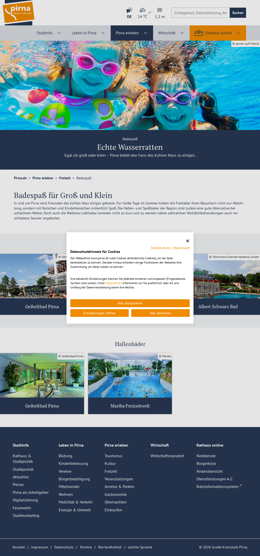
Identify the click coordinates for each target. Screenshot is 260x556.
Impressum (181, 247)
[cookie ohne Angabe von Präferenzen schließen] (188, 241)
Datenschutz (160, 247)
